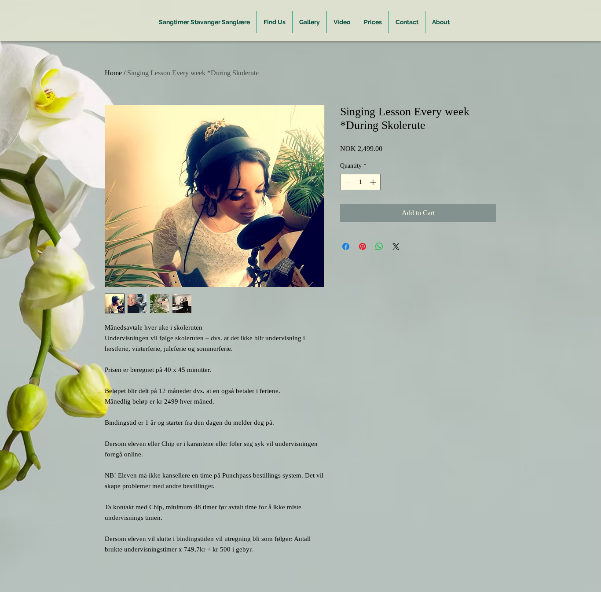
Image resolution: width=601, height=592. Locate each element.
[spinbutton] (360, 182)
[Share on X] (396, 246)
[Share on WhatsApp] (379, 246)
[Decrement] (346, 182)
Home (113, 73)
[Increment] (373, 182)
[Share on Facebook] (346, 246)
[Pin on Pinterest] (362, 246)
